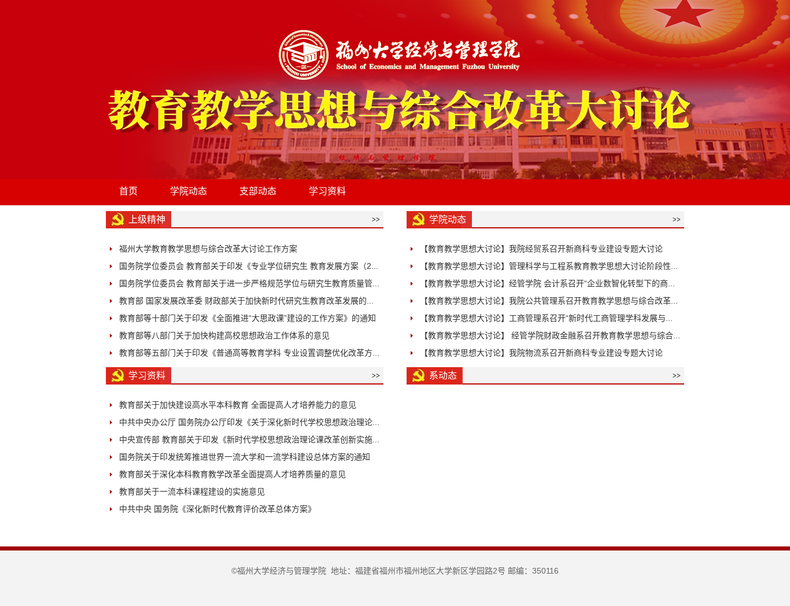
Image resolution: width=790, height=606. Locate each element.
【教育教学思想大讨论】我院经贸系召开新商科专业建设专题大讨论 (541, 248)
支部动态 (257, 191)
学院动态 (188, 191)
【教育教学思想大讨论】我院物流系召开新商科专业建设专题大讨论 (541, 352)
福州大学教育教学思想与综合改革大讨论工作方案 (208, 248)
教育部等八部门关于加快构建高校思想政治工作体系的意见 (224, 335)
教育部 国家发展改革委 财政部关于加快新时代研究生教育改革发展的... (246, 300)
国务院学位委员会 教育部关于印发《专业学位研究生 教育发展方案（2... (248, 266)
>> (376, 220)
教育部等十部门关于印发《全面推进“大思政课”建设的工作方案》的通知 (247, 318)
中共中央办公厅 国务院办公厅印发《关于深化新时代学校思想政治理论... (249, 422)
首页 (128, 191)
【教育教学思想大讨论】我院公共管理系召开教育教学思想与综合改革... (549, 300)
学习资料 (327, 191)
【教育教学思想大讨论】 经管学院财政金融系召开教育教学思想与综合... (550, 335)
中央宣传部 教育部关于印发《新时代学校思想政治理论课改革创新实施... (249, 439)
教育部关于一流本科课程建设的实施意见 (192, 491)
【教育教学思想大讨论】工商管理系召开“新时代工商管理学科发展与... (546, 318)
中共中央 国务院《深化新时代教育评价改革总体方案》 (217, 508)
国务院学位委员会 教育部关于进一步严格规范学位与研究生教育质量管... (249, 283)
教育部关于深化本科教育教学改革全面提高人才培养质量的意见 (232, 474)
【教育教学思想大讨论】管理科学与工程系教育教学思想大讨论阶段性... (549, 266)
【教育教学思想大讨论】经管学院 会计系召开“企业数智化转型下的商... (547, 283)
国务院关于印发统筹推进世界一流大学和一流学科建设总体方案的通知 (244, 456)
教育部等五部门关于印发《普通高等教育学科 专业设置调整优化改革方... (249, 352)
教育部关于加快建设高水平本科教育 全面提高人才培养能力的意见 (237, 404)
